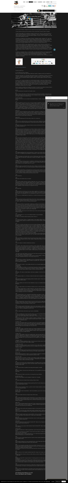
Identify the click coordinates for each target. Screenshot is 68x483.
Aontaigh (63, 481)
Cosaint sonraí (48, 481)
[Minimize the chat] (65, 98)
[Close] (66, 481)
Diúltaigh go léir (58, 481)
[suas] (54, 50)
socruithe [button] (53, 481)
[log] (56, 288)
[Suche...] (55, 11)
